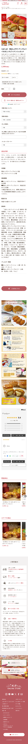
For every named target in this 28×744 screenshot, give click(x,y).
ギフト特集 (18, 703)
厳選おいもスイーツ (8, 717)
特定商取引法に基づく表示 (7, 708)
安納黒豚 (5, 719)
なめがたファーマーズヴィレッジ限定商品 (8, 726)
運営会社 (4, 699)
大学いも (5, 724)
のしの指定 (5, 124)
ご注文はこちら (15, 288)
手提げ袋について (7, 108)
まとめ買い (6, 729)
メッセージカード (7, 141)
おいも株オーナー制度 (20, 701)
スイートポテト (7, 715)
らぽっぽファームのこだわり (8, 701)
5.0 (19, 417)
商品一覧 (4, 710)
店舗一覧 (17, 710)
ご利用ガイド (5, 703)
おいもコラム (18, 706)
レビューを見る (16, 73)
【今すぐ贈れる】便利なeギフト (15, 100)
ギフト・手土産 (6, 7)
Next (25, 26)
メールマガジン (19, 708)
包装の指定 (5, 116)
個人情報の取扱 (5, 706)
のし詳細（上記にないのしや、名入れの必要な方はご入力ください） (14, 132)
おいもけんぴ (6, 712)
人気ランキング (19, 699)
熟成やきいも (6, 721)
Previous (3, 26)
